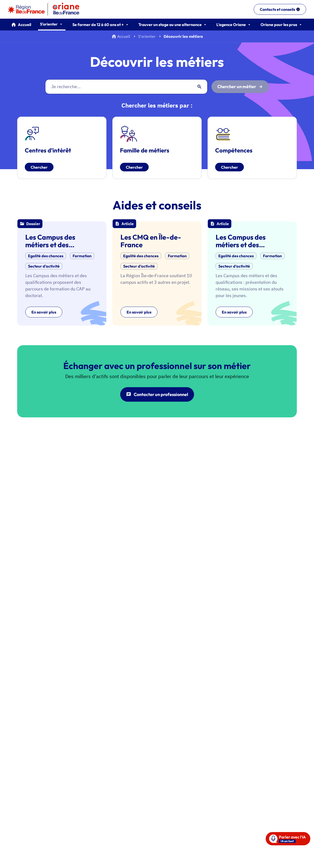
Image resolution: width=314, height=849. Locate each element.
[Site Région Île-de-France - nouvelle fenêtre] (26, 9)
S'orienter (147, 36)
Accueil (24, 24)
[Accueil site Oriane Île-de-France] (69, 9)
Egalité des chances (45, 255)
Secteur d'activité (44, 266)
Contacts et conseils (277, 9)
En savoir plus (43, 312)
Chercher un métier (236, 86)
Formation (82, 255)
